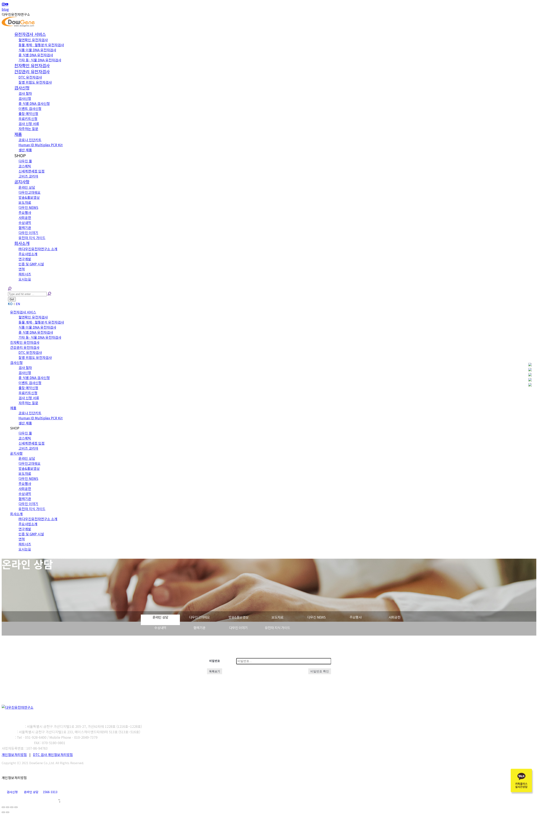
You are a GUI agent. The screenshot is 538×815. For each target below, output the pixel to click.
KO (10, 304)
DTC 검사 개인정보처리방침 (53, 754)
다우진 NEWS (316, 617)
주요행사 (355, 617)
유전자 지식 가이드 (277, 627)
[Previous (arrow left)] (3, 812)
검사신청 (12, 792)
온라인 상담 (160, 617)
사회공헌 (395, 617)
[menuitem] (30, 34)
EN (18, 304)
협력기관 (199, 627)
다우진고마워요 (199, 617)
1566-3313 (50, 792)
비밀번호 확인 (319, 671)
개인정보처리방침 (14, 754)
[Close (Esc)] (3, 807)
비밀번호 (214, 661)
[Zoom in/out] (16, 807)
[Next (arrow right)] (7, 812)
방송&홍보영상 (238, 617)
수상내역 (160, 627)
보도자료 (278, 617)
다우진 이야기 (238, 627)
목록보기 (214, 671)
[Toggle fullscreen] (11, 807)
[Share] (7, 807)
